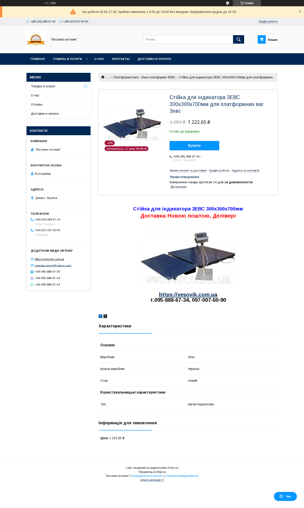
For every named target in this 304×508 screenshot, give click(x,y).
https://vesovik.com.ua (188, 295)
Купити (194, 145)
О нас (99, 59)
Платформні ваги (126, 77)
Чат (289, 496)
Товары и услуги (67, 59)
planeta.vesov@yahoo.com (53, 265)
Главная (37, 59)
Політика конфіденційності (182, 475)
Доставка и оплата (154, 59)
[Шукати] (238, 39)
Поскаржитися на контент (147, 475)
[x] (105, 317)
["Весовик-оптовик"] (35, 47)
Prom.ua (173, 467)
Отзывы (37, 104)
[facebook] (100, 317)
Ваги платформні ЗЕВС (159, 77)
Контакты (121, 59)
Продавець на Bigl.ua (152, 471)
